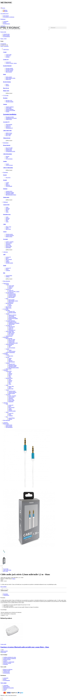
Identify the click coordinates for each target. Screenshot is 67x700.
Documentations (6, 23)
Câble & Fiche (9, 119)
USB (7, 157)
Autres (7, 211)
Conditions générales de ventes (9, 657)
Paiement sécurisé (6, 659)
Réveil (7, 84)
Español (6, 11)
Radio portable (9, 77)
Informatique (5, 142)
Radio (4, 74)
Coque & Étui (6, 204)
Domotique (5, 172)
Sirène (7, 183)
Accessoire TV (6, 121)
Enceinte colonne (9, 70)
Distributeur (3, 19)
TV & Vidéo (5, 95)
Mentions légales (6, 670)
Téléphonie (5, 202)
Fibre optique (8, 134)
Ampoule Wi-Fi (9, 191)
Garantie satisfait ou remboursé (9, 658)
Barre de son (6, 88)
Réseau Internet (6, 145)
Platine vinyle (6, 90)
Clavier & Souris (9, 165)
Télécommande (9, 124)
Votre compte (3, 682)
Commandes (5, 21)
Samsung (8, 208)
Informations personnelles (8, 687)
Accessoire (5, 239)
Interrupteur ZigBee (10, 192)
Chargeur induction (10, 235)
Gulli (4, 254)
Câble (4, 224)
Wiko (7, 210)
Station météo (6, 197)
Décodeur (5, 98)
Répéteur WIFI (9, 149)
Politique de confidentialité (8, 661)
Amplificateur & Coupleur (11, 118)
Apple (7, 207)
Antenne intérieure (9, 109)
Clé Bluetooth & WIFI (10, 151)
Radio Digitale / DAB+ (10, 78)
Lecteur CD (5, 59)
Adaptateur (8, 244)
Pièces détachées (6, 281)
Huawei (7, 209)
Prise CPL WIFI (9, 147)
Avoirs (4, 690)
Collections (5, 252)
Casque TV (8, 55)
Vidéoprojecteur (6, 138)
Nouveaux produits (7, 663)
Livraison (5, 660)
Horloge (7, 85)
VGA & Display (9, 158)
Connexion (3, 25)
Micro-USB (8, 229)
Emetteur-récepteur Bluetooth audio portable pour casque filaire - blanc (25, 647)
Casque (4, 52)
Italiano (5, 10)
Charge (4, 231)
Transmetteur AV (9, 128)
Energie (5, 175)
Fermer (3, 43)
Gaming (5, 161)
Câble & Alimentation (8, 167)
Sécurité (5, 180)
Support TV (8, 126)
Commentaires (6, 595)
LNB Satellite (8, 108)
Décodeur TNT (9, 100)
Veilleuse (7, 261)
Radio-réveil (8, 79)
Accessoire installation (9, 114)
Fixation (7, 111)
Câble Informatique (7, 153)
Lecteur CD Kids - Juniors (11, 63)
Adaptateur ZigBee (10, 193)
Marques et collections (7, 669)
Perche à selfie (9, 246)
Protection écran (6, 214)
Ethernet (7, 156)
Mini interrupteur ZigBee (11, 194)
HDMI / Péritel (9, 133)
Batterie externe (9, 236)
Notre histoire (6, 15)
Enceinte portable (9, 68)
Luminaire (8, 270)
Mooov (13, 578)
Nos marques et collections (8, 16)
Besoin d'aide (6, 423)
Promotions (5, 664)
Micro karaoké (9, 259)
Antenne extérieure (10, 106)
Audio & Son (6, 49)
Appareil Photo (9, 275)
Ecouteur (7, 57)
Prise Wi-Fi (8, 177)
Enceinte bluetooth (7, 65)
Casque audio (8, 54)
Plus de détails (3, 586)
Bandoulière (8, 247)
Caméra (7, 182)
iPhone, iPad (8, 226)
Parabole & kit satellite (10, 110)
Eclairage (5, 188)
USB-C (7, 228)
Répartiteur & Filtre (10, 117)
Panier (2, 46)
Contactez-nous (6, 34)
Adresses (5, 689)
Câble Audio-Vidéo (7, 130)
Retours (4, 22)
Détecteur (8, 185)
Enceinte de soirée (9, 69)
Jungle (4, 265)
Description (5, 593)
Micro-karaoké (9, 71)
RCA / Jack (8, 135)
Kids (4, 272)
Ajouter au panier (4, 590)
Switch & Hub (9, 150)
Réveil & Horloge (7, 81)
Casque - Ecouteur (9, 241)
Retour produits (6, 35)
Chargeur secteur (9, 234)
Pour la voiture (9, 242)
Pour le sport (8, 245)
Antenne (5, 104)
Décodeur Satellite (9, 101)
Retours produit (6, 686)
